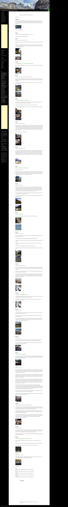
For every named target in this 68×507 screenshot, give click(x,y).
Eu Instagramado (3, 18)
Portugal (2, 97)
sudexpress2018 (3, 101)
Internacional (3, 92)
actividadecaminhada (3, 72)
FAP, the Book (2, 61)
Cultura (2, 57)
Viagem (2, 67)
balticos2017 (3, 77)
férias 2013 (3, 90)
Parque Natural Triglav (22, 265)
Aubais (20, 76)
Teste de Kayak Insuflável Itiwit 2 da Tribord (4, 142)
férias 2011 (3, 88)
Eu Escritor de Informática (4, 17)
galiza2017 (5, 91)
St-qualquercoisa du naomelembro (23, 100)
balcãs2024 (2, 76)
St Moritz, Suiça (21, 185)
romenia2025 (3, 98)
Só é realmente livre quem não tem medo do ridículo (9, 10)
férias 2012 (3, 89)
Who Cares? (2, 68)
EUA (1, 86)
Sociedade (2, 66)
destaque (3, 83)
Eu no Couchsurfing (3, 19)
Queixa (2, 64)
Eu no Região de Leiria (3, 20)
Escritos (34, 10)
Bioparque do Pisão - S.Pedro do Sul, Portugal (25, 438)
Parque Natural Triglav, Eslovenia (23, 294)
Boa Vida (2, 52)
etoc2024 (6, 85)
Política (2, 63)
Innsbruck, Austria (21, 233)
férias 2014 (2, 91)
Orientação (2, 62)
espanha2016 (2, 84)
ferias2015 (4, 86)
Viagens (38, 10)
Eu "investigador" (3, 14)
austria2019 (2, 75)
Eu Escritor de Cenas (3, 16)
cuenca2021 (2, 81)
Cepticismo (2, 53)
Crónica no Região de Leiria (4, 55)
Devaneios (2, 58)
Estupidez (3, 85)
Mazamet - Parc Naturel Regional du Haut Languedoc (26, 63)
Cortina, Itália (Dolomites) (22, 354)
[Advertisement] (4, 36)
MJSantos (2, 149)
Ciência (2, 54)
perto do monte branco (22, 148)
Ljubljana (20, 310)
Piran (19, 337)
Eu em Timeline (2, 15)
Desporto (5, 81)
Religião (2, 65)
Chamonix (20, 367)
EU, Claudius (45, 10)
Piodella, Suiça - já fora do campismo (24, 167)
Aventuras (41, 10)
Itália (5, 92)
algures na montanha (22, 123)
